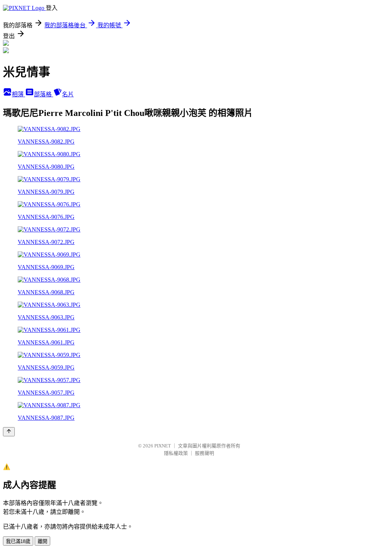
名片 (68, 94)
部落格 (43, 94)
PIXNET (162, 446)
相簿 (18, 94)
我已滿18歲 (18, 541)
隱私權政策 (176, 453)
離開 (42, 541)
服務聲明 (204, 453)
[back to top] (9, 431)
